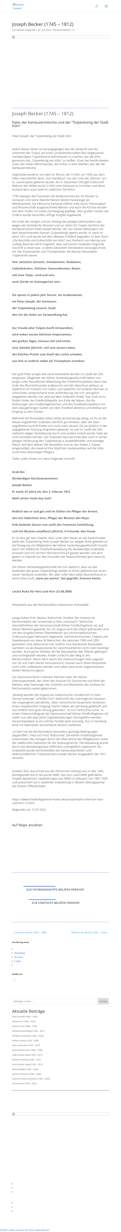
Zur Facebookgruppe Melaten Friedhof (55, 889)
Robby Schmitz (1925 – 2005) (25, 1040)
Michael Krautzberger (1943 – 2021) (28, 1030)
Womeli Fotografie (26, 29)
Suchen (103, 1001)
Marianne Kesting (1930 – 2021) (26, 1059)
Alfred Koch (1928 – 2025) (23, 1021)
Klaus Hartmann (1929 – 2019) (26, 1045)
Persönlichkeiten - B (63, 29)
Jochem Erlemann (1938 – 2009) (26, 1074)
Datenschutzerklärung (26, 1187)
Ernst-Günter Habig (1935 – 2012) (27, 1064)
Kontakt (18, 1191)
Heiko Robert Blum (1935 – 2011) (27, 1054)
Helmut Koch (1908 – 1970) (24, 1026)
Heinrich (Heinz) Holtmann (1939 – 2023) (31, 1078)
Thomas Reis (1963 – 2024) (24, 1083)
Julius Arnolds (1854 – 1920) (24, 1016)
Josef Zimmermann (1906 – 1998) (27, 1050)
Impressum (20, 1183)
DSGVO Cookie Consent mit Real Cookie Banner (24, 1230)
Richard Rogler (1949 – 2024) (25, 1069)
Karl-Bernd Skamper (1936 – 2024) (27, 1035)
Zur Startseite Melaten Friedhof (56, 903)
